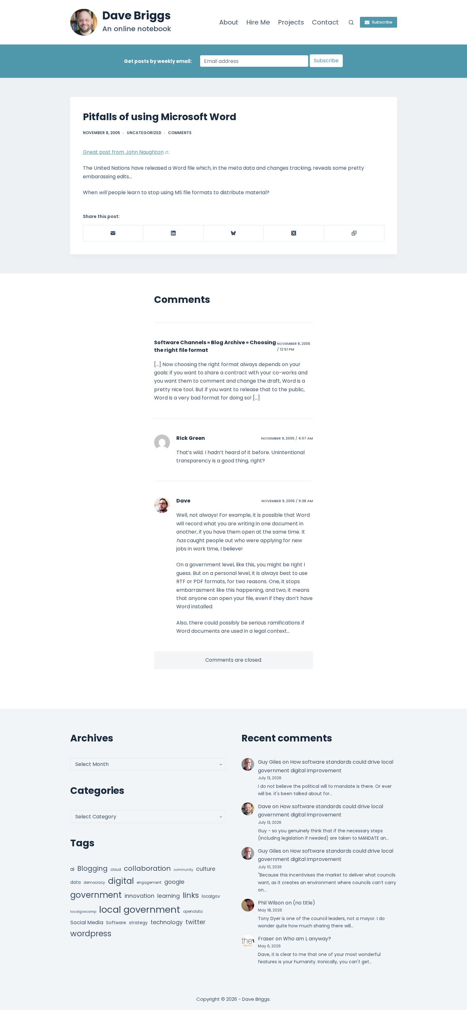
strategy (138, 923)
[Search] (351, 22)
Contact (325, 22)
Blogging (92, 868)
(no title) (304, 902)
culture (205, 869)
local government (139, 909)
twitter (196, 922)
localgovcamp (83, 911)
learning (168, 896)
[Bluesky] (234, 233)
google (174, 882)
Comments (180, 132)
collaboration (147, 868)
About (228, 22)
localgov (211, 896)
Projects (291, 22)
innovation (139, 896)
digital (121, 881)
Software (116, 922)
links (191, 895)
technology (167, 922)
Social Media (86, 922)
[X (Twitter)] (294, 233)
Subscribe (382, 22)
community (183, 869)
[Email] (113, 233)
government (96, 895)
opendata (193, 911)
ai (72, 869)
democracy (94, 882)
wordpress (91, 933)
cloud (116, 869)
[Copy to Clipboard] (354, 233)
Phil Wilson (271, 902)
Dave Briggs (136, 15)
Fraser (266, 938)
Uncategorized (144, 132)
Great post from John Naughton (123, 152)
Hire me (258, 22)
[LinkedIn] (173, 233)
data (75, 882)
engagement (149, 882)
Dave (183, 500)
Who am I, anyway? (307, 938)
